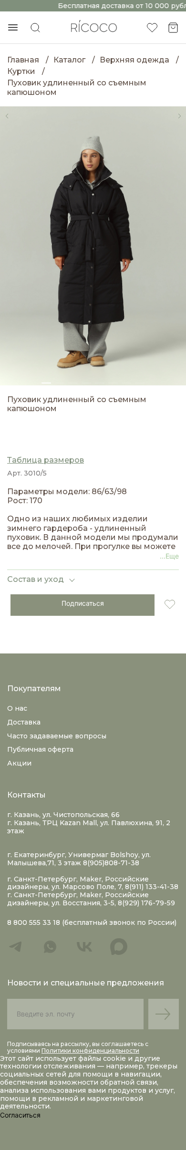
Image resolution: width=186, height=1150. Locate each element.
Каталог (69, 59)
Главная (23, 59)
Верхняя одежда (134, 59)
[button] (7, 116)
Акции (19, 763)
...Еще (169, 556)
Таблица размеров (45, 460)
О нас (17, 708)
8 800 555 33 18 (33, 923)
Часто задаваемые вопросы (56, 736)
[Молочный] (13, 435)
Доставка (24, 722)
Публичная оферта (40, 749)
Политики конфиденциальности (90, 1050)
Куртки (21, 71)
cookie (115, 1058)
